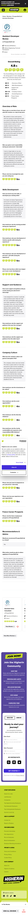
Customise (13, 472)
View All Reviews (10, 911)
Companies (7, 800)
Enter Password (8, 748)
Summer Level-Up (9, 812)
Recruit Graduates (9, 837)
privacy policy (11, 454)
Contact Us (7, 820)
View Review (9, 626)
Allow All (14, 467)
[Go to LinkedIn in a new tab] (4, 896)
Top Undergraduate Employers (12, 809)
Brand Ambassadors (9, 840)
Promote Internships (9, 831)
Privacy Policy (8, 854)
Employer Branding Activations (12, 843)
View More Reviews (9, 636)
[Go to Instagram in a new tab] (7, 896)
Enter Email (7, 736)
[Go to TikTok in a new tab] (11, 896)
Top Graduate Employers (10, 806)
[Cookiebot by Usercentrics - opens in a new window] (19, 441)
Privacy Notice (20, 775)
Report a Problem (9, 823)
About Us (6, 865)
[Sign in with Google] (8, 762)
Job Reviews (7, 797)
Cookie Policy (8, 857)
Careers (6, 871)
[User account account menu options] (25, 10)
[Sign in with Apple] (19, 762)
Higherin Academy (9, 868)
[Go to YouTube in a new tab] (15, 896)
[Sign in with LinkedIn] (14, 762)
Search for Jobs (8, 794)
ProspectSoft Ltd (9, 42)
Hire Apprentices (8, 834)
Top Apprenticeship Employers (12, 803)
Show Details (19, 462)
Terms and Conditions (10, 851)
